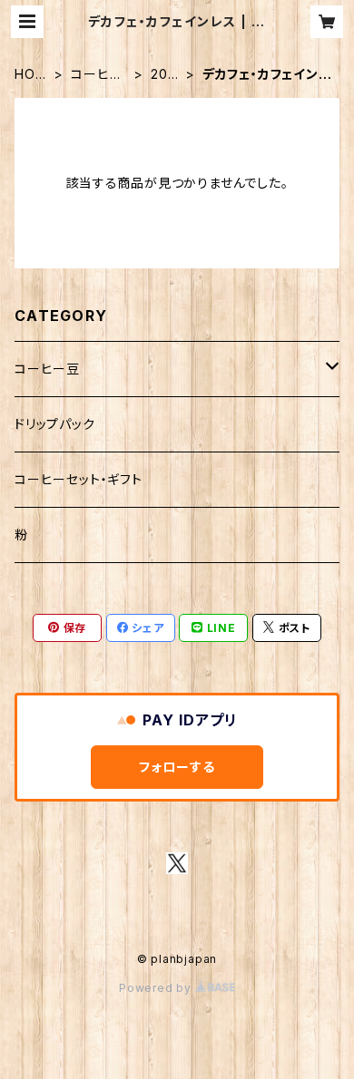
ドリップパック (55, 424)
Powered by (157, 988)
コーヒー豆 (97, 74)
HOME (30, 74)
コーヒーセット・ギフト (79, 479)
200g (163, 74)
